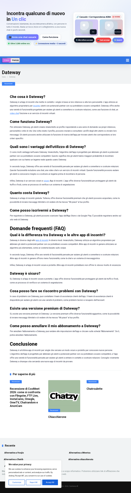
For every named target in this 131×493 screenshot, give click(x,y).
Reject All (33, 482)
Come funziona (50, 37)
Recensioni (8, 84)
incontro (36, 106)
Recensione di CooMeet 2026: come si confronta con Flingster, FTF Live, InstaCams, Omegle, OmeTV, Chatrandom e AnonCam (25, 397)
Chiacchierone (57, 417)
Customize (16, 482)
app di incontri (42, 240)
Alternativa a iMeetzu (79, 453)
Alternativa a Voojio (14, 453)
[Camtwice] (11, 60)
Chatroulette (94, 388)
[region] (33, 474)
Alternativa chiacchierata (80, 459)
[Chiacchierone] (65, 396)
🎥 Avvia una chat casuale (22, 37)
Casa (4, 77)
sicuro (46, 181)
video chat (14, 113)
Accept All (50, 482)
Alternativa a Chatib (13, 459)
